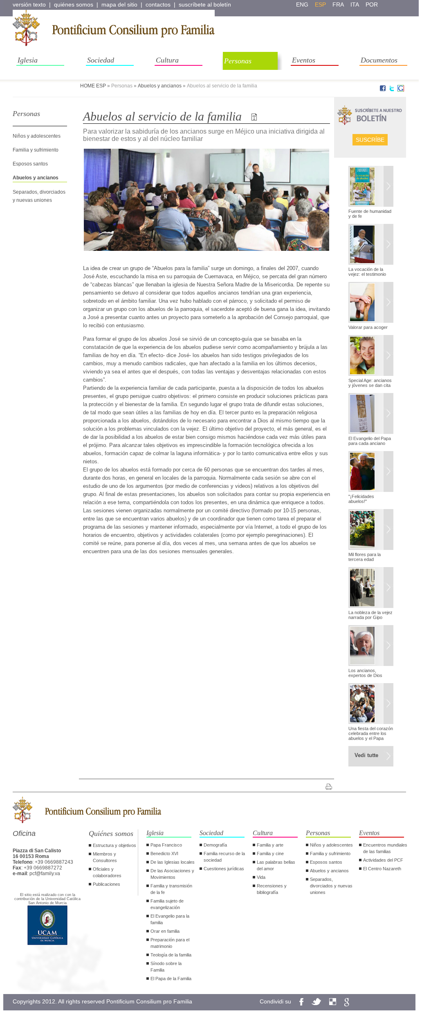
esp (320, 4)
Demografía (215, 844)
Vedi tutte (366, 755)
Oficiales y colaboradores (107, 872)
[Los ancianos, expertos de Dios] (370, 646)
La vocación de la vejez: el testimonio (367, 272)
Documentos (379, 60)
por (372, 4)
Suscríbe (370, 139)
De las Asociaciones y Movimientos (172, 874)
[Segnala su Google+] (400, 90)
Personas (237, 61)
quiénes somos (73, 4)
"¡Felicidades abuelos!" (361, 499)
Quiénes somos (111, 833)
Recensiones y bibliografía (272, 889)
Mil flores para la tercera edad (364, 557)
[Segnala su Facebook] (382, 90)
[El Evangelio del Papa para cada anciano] (370, 414)
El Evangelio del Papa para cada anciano (369, 441)
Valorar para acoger (368, 327)
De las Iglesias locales (172, 862)
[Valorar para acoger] (370, 303)
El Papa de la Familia (170, 978)
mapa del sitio (119, 4)
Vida (261, 877)
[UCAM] (47, 944)
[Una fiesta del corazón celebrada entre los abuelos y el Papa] (370, 704)
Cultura (167, 60)
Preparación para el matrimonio (169, 943)
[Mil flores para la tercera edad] (370, 530)
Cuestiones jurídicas (224, 868)
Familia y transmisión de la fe (171, 889)
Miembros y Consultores (105, 857)
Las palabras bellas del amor (276, 865)
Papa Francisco (166, 844)
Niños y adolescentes (37, 136)
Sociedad (100, 60)
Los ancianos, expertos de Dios (365, 673)
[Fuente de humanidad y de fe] (370, 187)
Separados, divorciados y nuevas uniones (331, 886)
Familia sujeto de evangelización (167, 904)
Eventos (303, 60)
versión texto (29, 4)
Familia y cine (270, 853)
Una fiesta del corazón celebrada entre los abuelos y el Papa (370, 733)
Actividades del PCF (383, 860)
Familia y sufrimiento (35, 150)
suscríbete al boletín (205, 4)
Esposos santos (30, 164)
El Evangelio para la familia (169, 919)
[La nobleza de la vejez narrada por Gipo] (370, 588)
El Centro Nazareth (382, 868)
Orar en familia (165, 931)
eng (302, 4)
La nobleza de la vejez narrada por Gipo (370, 615)
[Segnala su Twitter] (391, 90)
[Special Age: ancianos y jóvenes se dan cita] (370, 356)
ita (354, 4)
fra (338, 4)
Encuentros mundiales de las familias (385, 848)
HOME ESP (93, 86)
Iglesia (28, 60)
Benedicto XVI (164, 853)
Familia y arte (270, 844)
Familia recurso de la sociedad (224, 856)
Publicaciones (106, 884)
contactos (158, 4)
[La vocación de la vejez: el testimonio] (370, 245)
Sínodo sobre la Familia (166, 966)
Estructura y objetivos (114, 845)
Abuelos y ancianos (160, 86)
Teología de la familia (170, 954)
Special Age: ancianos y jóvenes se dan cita (370, 383)
